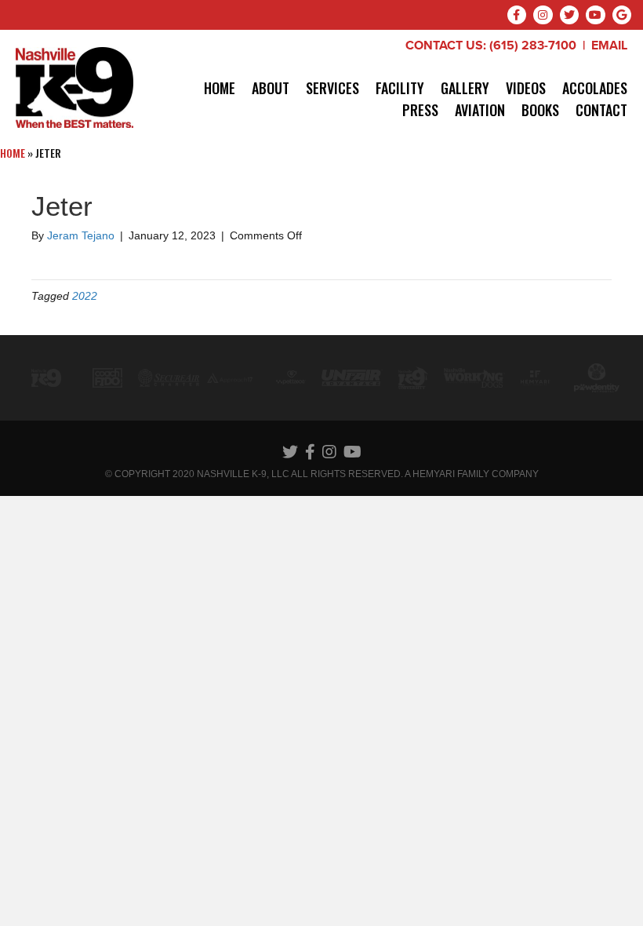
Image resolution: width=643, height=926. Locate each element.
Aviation (480, 110)
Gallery (465, 88)
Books (540, 110)
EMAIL (609, 45)
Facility (400, 88)
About (270, 88)
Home (219, 88)
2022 (84, 296)
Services (332, 88)
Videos (526, 88)
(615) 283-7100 (532, 45)
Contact (601, 110)
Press (420, 110)
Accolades (594, 88)
